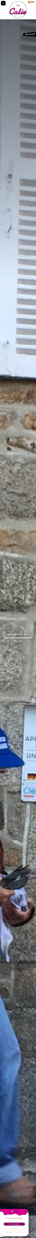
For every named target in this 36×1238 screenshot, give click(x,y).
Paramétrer (19, 1232)
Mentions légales (9, 1232)
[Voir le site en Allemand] (33, 2)
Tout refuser (14, 1228)
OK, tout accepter (14, 1224)
